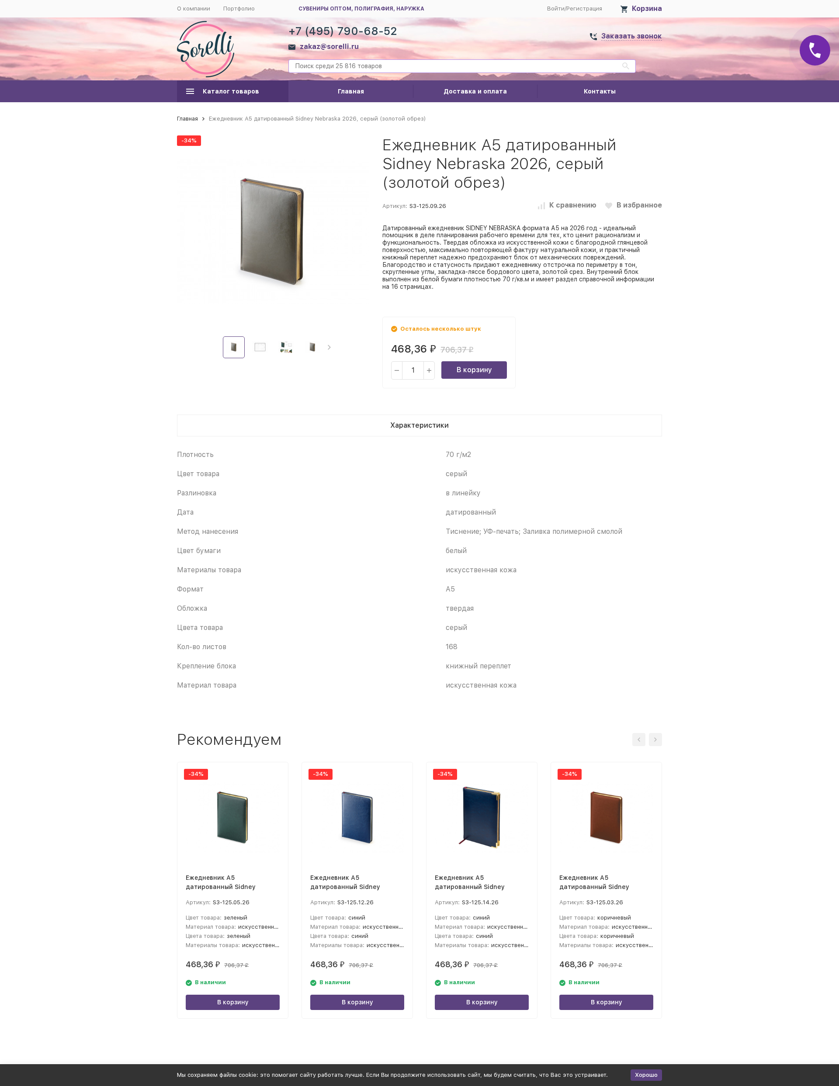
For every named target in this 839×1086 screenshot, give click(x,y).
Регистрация (584, 8)
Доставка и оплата (475, 91)
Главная (351, 91)
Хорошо (646, 1075)
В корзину (474, 370)
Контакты (600, 91)
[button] (329, 347)
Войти (556, 8)
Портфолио (239, 8)
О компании (193, 8)
